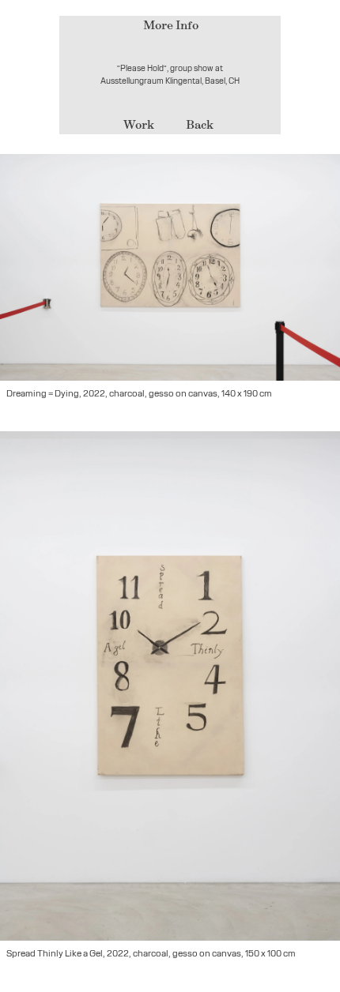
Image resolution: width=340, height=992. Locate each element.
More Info (170, 25)
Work (138, 124)
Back (199, 124)
